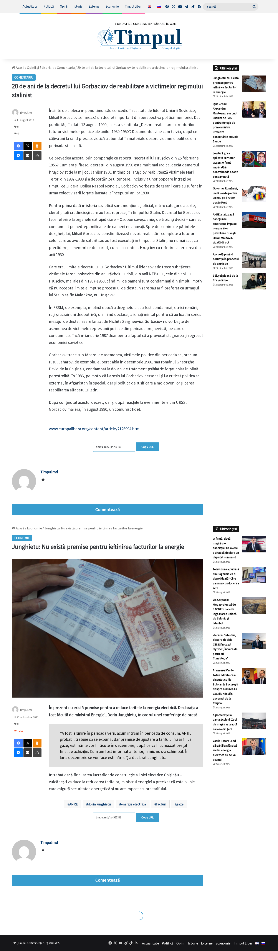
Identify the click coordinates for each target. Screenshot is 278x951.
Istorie (78, 6)
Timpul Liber (133, 6)
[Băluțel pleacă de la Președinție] (254, 281)
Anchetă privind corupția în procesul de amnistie (226, 259)
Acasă (19, 67)
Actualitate (30, 6)
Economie (112, 6)
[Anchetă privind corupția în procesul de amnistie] (254, 260)
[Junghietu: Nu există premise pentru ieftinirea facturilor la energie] (254, 84)
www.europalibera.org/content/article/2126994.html (95, 428)
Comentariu (66, 67)
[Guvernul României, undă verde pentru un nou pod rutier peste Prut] (254, 194)
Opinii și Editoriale (40, 67)
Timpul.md (26, 113)
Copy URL (147, 447)
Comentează (107, 509)
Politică (49, 6)
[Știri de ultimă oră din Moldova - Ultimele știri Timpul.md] (139, 36)
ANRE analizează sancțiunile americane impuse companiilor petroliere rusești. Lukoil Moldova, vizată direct (225, 228)
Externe (94, 6)
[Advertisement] (239, 365)
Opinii (64, 6)
